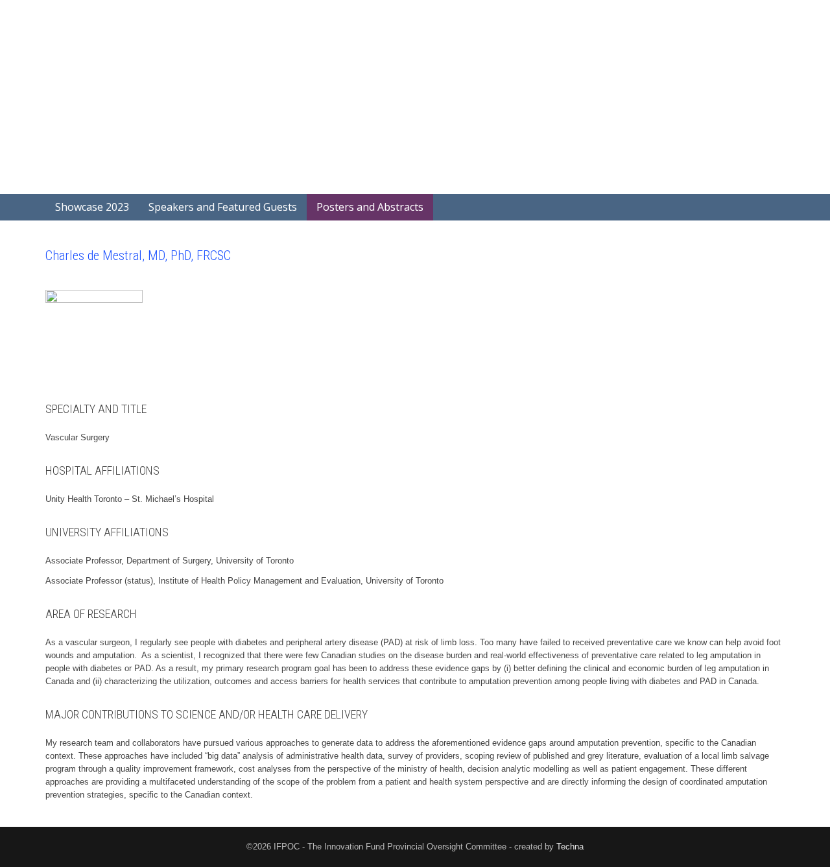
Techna (570, 846)
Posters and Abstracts (369, 207)
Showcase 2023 (92, 207)
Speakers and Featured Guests (222, 207)
